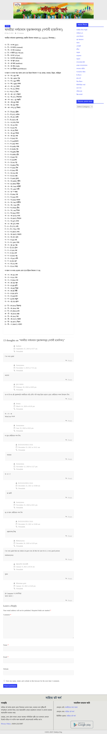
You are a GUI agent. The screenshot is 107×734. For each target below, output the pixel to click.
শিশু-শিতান (79, 82)
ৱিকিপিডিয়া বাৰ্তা (80, 85)
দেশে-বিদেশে (79, 36)
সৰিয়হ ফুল (79, 91)
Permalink (19, 351)
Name (6, 645)
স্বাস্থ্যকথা (78, 56)
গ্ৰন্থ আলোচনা (79, 40)
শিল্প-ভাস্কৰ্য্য (79, 94)
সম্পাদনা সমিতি (80, 69)
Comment (7, 615)
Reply (70, 361)
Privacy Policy (6, 724)
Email (5, 657)
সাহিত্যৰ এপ (79, 33)
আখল (77, 43)
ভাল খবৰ (78, 88)
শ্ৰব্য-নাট (78, 78)
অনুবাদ (78, 59)
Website (5, 669)
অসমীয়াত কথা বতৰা (71, 707)
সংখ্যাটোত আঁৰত (80, 72)
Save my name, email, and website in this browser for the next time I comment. (32, 681)
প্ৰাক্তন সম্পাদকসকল (81, 65)
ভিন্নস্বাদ (7, 26)
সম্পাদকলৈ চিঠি (80, 62)
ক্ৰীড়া (77, 49)
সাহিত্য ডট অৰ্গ (69, 711)
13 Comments (20, 33)
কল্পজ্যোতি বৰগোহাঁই (22, 564)
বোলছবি (78, 46)
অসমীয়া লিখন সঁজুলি (81, 30)
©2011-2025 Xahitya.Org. (53, 732)
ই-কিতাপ (78, 75)
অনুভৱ (78, 53)
